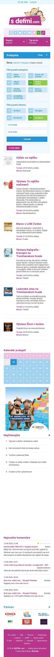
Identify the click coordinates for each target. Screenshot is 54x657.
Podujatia (25, 63)
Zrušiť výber (14, 148)
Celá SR (16, 63)
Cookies (17, 638)
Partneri (30, 635)
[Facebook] (16, 33)
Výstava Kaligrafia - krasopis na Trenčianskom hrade (29, 253)
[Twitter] (20, 33)
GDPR (27, 638)
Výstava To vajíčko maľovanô (27, 183)
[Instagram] (11, 33)
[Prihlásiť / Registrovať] (34, 33)
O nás (9, 641)
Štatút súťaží (39, 638)
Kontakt (30, 641)
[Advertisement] (27, 506)
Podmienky (42, 635)
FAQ (21, 635)
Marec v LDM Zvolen (28, 223)
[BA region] (27, 409)
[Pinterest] (25, 33)
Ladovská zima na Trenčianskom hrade (29, 290)
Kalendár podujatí (15, 350)
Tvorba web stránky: (27, 651)
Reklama (19, 641)
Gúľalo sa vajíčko (26, 157)
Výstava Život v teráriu (30, 324)
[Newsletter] (29, 33)
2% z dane (12, 635)
